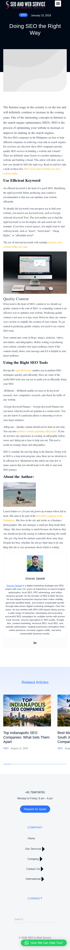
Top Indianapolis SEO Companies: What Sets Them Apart (26, 737)
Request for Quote (35, 809)
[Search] (53, 919)
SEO (5, 748)
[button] (58, 3)
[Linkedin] (35, 643)
